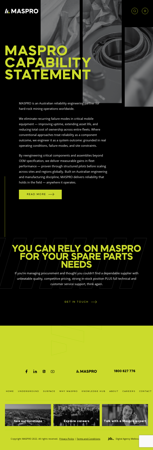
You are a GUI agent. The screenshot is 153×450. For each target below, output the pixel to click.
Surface (49, 391)
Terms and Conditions (88, 438)
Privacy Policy (66, 438)
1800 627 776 (124, 371)
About (114, 391)
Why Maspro (68, 391)
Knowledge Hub (93, 391)
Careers (129, 391)
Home (10, 391)
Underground (28, 391)
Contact (145, 391)
